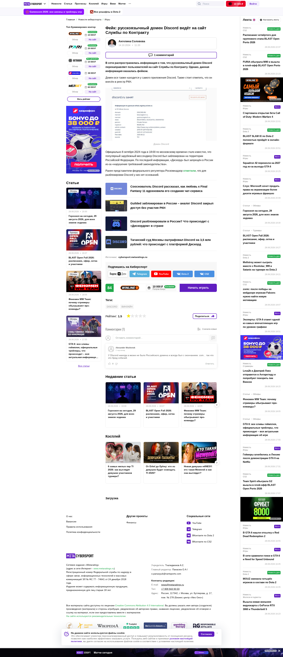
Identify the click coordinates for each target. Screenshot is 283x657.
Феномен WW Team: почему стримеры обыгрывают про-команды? (195, 415)
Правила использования (79, 526)
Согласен (206, 634)
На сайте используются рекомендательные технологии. (96, 616)
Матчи (122, 3)
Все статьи (84, 366)
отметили (189, 170)
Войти (253, 3)
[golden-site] (84, 626)
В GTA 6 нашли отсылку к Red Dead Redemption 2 (261, 534)
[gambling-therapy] (179, 626)
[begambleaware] (155, 626)
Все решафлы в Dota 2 (107, 11)
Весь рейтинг (83, 99)
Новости (56, 3)
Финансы (131, 522)
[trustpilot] (131, 626)
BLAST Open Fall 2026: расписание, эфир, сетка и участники (160, 413)
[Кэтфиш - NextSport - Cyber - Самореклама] (141, 652)
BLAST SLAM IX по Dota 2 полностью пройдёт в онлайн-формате (261, 140)
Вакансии (71, 521)
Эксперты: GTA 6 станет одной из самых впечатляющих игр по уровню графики (261, 323)
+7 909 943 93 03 (170, 589)
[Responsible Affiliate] (204, 626)
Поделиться (202, 316)
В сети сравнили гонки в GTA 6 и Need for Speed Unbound (261, 557)
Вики (113, 3)
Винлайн (127, 306)
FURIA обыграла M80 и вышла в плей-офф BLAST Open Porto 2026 (261, 65)
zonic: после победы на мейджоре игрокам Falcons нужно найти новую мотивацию (259, 295)
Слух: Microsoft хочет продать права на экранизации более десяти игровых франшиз (261, 190)
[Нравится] (109, 363)
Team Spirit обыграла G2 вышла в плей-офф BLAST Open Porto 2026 (259, 485)
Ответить (209, 364)
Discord (112, 306)
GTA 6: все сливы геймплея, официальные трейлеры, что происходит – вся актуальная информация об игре (83, 351)
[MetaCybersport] (80, 555)
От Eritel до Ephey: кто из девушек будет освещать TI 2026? (160, 469)
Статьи (68, 3)
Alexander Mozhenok (125, 348)
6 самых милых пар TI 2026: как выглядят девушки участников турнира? (120, 471)
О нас (69, 516)
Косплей (94, 3)
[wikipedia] (108, 626)
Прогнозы (80, 3)
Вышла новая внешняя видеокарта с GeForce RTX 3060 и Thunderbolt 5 (259, 605)
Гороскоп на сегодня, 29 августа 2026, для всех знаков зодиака (122, 413)
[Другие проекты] (35, 4)
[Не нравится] (116, 363)
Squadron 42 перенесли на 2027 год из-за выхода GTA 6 (261, 165)
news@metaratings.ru (172, 584)
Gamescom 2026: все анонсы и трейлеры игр (56, 11)
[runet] (69, 626)
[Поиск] (199, 3)
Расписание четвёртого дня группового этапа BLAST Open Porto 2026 (261, 39)
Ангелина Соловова (132, 41)
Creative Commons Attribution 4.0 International (139, 605)
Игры (104, 3)
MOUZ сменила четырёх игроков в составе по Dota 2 (259, 580)
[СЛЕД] (217, 405)
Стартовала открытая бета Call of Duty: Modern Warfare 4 (261, 115)
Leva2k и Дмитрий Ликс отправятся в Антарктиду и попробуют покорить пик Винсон (259, 376)
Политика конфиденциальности (83, 532)
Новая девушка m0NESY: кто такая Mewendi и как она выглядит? (198, 469)
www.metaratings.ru (104, 568)
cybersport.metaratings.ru (132, 257)
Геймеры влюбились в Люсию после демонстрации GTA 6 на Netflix (261, 458)
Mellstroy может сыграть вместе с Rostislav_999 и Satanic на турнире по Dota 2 (260, 266)
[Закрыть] (278, 651)
